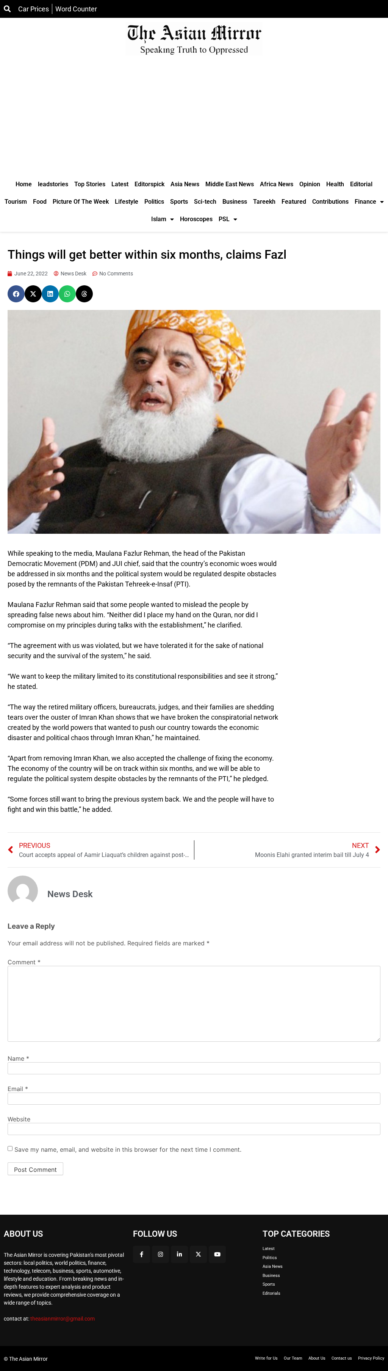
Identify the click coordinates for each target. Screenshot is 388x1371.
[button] (16, 293)
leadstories (53, 184)
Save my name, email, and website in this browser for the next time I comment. (127, 1149)
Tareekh (264, 201)
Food (40, 201)
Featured (294, 201)
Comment (24, 962)
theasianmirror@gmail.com (62, 1319)
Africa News (276, 184)
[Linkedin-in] (179, 1254)
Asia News (185, 184)
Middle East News (229, 184)
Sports (179, 201)
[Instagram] (160, 1254)
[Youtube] (217, 1254)
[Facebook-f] (141, 1254)
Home (24, 184)
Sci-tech (205, 201)
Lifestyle (126, 201)
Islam (158, 219)
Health (335, 184)
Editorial (361, 184)
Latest (119, 184)
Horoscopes (196, 219)
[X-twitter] (198, 1254)
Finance (365, 201)
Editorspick (149, 184)
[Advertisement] (194, 119)
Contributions (330, 201)
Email (18, 1089)
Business (234, 201)
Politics (154, 201)
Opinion (309, 184)
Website (19, 1119)
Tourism (16, 201)
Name (18, 1058)
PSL (224, 219)
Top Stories (89, 184)
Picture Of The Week (81, 201)
